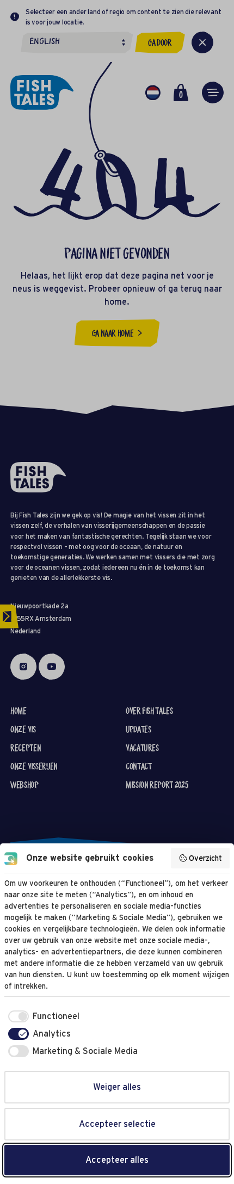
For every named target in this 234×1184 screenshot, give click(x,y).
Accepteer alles (117, 1160)
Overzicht (205, 858)
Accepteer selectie (117, 1124)
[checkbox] (41, 1016)
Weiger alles (117, 1087)
